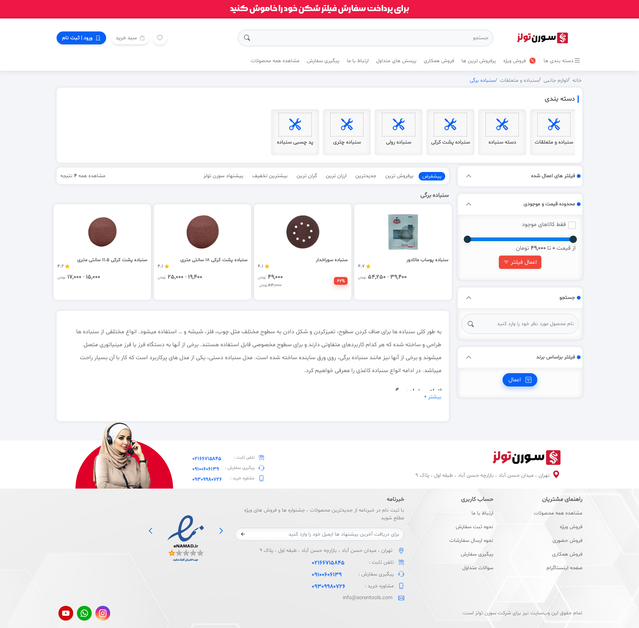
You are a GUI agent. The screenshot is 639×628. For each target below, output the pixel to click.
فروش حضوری (567, 540)
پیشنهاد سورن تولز (223, 175)
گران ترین (307, 175)
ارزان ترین (336, 175)
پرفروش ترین (399, 175)
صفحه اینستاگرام (564, 567)
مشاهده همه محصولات (275, 60)
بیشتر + (433, 397)
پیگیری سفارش (323, 60)
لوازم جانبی (555, 80)
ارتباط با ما (358, 60)
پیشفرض (432, 176)
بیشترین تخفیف (270, 175)
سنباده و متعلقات (519, 80)
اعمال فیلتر (523, 262)
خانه (577, 80)
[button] (469, 176)
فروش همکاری (439, 60)
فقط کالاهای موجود (544, 224)
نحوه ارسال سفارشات (471, 540)
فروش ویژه (515, 60)
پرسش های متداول (396, 60)
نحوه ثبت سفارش (474, 526)
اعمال (515, 380)
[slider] (573, 239)
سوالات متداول (477, 567)
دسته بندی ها (559, 60)
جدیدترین (365, 175)
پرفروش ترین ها (479, 60)
